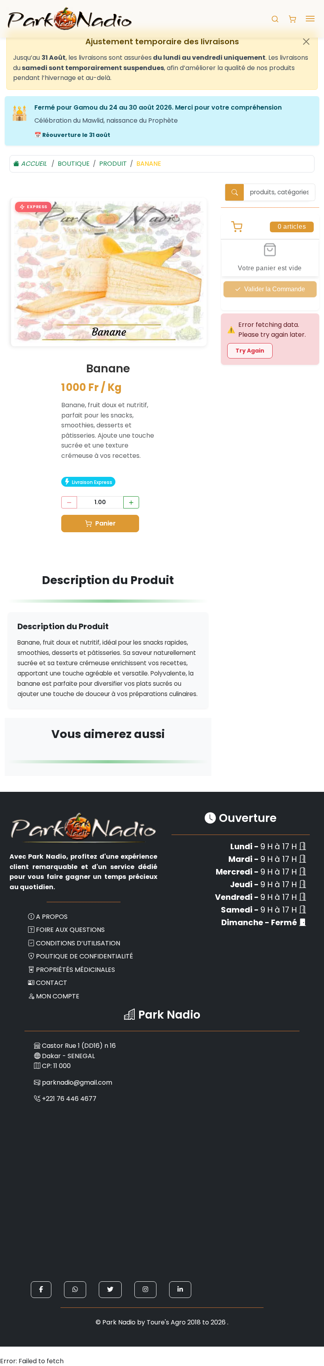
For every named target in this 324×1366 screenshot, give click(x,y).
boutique (74, 163)
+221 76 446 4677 (69, 1098)
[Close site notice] (306, 41)
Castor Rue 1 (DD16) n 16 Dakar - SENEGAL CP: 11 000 (78, 1055)
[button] (33, 207)
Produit (113, 163)
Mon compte (57, 996)
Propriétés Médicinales (75, 969)
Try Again (249, 351)
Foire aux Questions (70, 929)
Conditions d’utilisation (78, 943)
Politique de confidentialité (84, 956)
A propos (52, 916)
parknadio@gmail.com (77, 1082)
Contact (51, 982)
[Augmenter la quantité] (131, 502)
